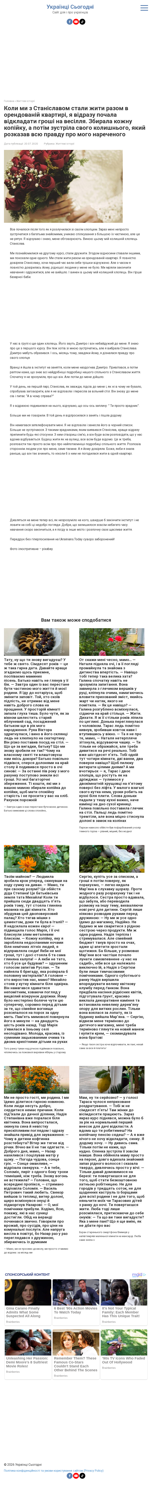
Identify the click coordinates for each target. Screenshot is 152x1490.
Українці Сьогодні (70, 7)
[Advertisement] (76, 59)
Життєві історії (65, 143)
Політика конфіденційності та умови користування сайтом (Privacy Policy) (54, 1470)
